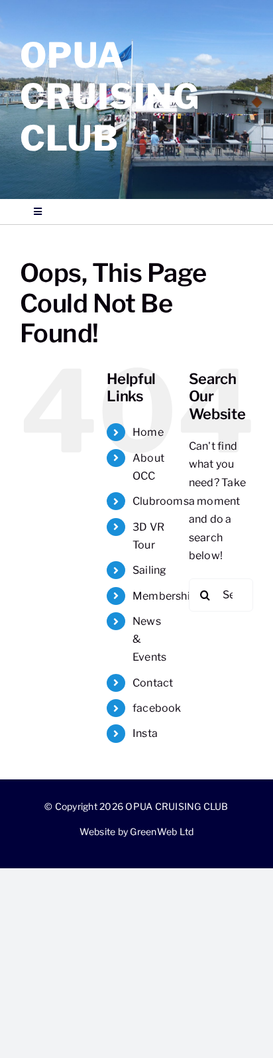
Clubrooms (161, 501)
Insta (145, 733)
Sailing (150, 570)
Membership (165, 596)
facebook (157, 708)
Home (148, 432)
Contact (153, 683)
